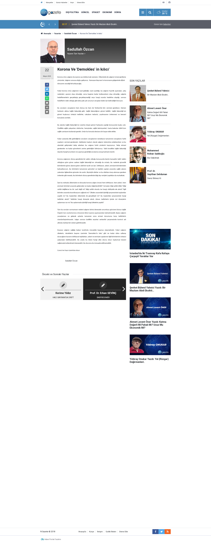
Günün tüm (162, 24)
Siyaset (96, 12)
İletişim (100, 532)
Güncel (85, 12)
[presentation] (49, 24)
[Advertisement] (20, 71)
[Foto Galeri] (169, 2)
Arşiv (72, 2)
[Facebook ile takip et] (155, 531)
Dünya (117, 12)
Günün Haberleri (61, 2)
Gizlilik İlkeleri (111, 532)
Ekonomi (107, 12)
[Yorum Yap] (47, 112)
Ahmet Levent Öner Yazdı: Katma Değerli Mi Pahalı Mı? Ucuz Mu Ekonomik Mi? (103, 24)
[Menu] (143, 12)
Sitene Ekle (81, 2)
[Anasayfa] (41, 2)
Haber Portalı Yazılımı (52, 539)
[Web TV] (163, 2)
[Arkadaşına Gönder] (47, 103)
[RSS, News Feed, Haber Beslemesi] (168, 531)
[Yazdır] (47, 107)
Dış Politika (72, 12)
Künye (91, 532)
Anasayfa (82, 532)
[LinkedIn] (47, 94)
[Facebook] (47, 85)
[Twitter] (47, 89)
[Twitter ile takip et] (161, 531)
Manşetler (49, 2)
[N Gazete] (50, 12)
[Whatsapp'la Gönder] (47, 98)
